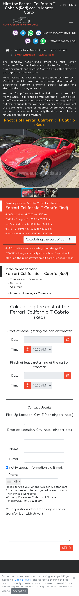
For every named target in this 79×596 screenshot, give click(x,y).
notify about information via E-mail (35, 467)
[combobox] (13, 482)
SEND (66, 548)
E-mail (14, 459)
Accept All (19, 591)
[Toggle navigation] (71, 22)
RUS (63, 5)
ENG (72, 5)
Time (15, 349)
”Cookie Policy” (23, 580)
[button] (40, 193)
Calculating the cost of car (46, 239)
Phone (14, 475)
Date (15, 339)
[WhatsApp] (30, 33)
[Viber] (15, 33)
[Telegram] (22, 33)
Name (14, 449)
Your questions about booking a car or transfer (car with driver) (36, 511)
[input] (44, 339)
